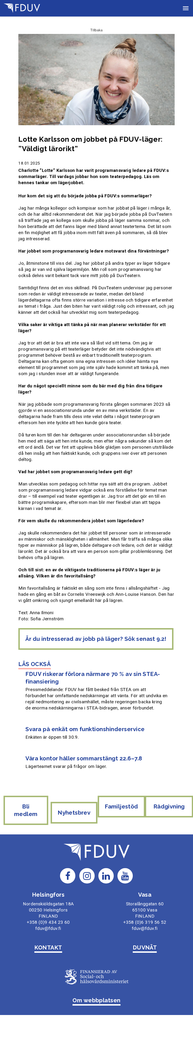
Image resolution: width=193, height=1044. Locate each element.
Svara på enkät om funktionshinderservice (85, 729)
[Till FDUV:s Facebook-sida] (68, 875)
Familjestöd (121, 806)
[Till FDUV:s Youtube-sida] (125, 875)
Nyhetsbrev (74, 812)
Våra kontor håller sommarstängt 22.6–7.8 (83, 758)
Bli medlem (25, 810)
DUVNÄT (145, 947)
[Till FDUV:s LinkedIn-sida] (106, 875)
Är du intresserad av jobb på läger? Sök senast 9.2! (95, 638)
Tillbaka (96, 30)
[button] (185, 8)
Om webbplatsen (96, 1000)
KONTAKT (48, 947)
